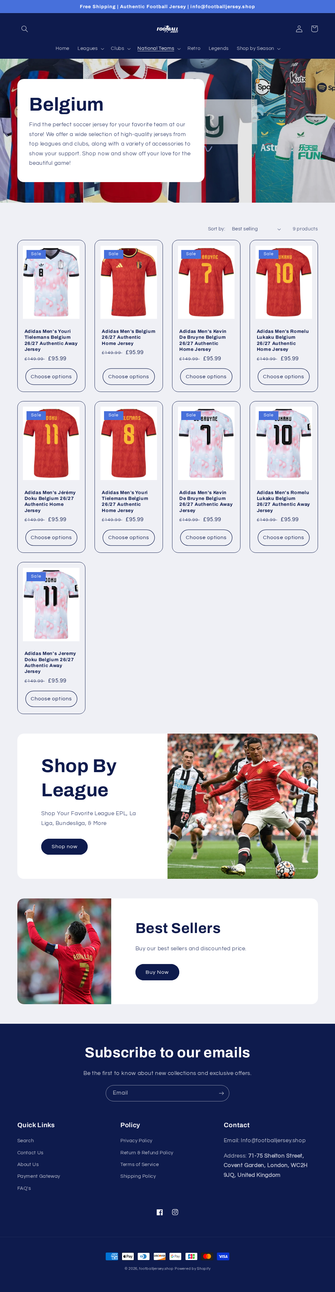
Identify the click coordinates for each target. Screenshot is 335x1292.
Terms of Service (139, 1164)
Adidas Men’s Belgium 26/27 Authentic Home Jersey (128, 337)
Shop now (65, 846)
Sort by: (216, 228)
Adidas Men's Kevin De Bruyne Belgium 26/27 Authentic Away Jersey (206, 501)
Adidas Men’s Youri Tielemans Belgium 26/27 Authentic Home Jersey (125, 501)
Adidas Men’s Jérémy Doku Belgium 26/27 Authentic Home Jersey (50, 501)
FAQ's (24, 1188)
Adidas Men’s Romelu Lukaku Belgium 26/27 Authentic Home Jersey (283, 340)
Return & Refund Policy (146, 1152)
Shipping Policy (138, 1176)
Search (25, 1140)
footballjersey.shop (156, 1268)
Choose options (51, 376)
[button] (24, 28)
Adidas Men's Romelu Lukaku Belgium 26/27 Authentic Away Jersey (283, 501)
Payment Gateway (38, 1176)
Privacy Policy (136, 1140)
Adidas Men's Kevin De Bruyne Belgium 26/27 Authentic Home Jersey (203, 340)
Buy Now (157, 972)
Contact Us (30, 1152)
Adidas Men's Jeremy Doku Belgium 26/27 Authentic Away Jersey (51, 662)
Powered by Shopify (192, 1268)
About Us (28, 1164)
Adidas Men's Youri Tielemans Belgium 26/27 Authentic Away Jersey (51, 340)
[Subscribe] (221, 1093)
